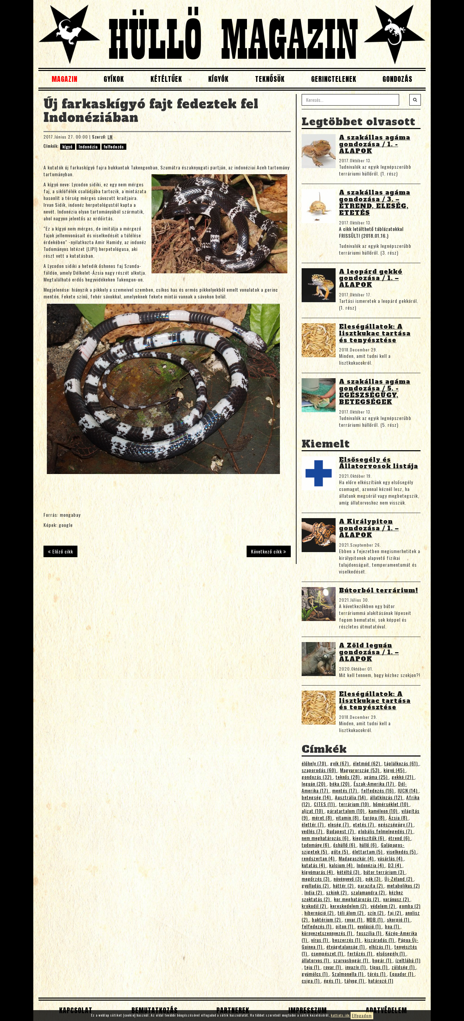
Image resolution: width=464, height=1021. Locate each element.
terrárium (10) (354, 803)
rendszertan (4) (319, 858)
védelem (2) (383, 905)
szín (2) (376, 912)
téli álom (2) (351, 912)
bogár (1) (382, 960)
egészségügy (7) (396, 824)
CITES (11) (325, 803)
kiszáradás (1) (379, 939)
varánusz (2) (396, 899)
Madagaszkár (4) (357, 858)
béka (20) (340, 783)
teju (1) (312, 966)
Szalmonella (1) (348, 973)
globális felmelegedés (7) (385, 831)
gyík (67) (340, 763)
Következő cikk (267, 551)
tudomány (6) (316, 844)
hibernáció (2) (319, 912)
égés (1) (333, 980)
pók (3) (373, 878)
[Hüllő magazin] (232, 34)
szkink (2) (337, 892)
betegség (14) (317, 797)
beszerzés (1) (347, 939)
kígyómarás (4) (318, 871)
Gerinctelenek (333, 79)
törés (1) (377, 973)
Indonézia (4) (371, 865)
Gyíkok (114, 79)
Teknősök (270, 79)
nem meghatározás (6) (326, 837)
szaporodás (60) (319, 769)
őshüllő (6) (345, 844)
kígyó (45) (394, 769)
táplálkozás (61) (401, 763)
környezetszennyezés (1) (328, 932)
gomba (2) (410, 905)
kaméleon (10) (384, 810)
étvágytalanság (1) (346, 946)
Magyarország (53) (360, 769)
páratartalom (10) (346, 810)
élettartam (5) (368, 851)
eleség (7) (339, 824)
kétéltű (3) (349, 871)
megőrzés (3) (316, 878)
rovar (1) (354, 919)
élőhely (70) (314, 763)
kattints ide (341, 1015)
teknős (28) (348, 776)
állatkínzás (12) (387, 797)
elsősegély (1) (391, 953)
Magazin (64, 79)
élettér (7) (313, 824)
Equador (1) (402, 973)
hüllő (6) (368, 844)
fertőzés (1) (360, 953)
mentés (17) (345, 790)
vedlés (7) (313, 831)
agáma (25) (376, 776)
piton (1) (345, 926)
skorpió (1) (399, 919)
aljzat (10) (313, 810)
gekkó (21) (403, 776)
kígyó (68, 146)
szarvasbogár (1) (351, 960)
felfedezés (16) (378, 790)
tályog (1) (354, 980)
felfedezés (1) (317, 926)
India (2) (313, 892)
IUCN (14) (408, 790)
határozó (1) (380, 980)
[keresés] (415, 100)
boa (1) (392, 926)
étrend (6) (399, 837)
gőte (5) (340, 851)
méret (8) (322, 817)
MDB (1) (375, 919)
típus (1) (379, 966)
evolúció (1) (369, 926)
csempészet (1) (327, 953)
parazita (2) (371, 885)
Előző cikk (62, 551)
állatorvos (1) (316, 960)
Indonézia (88, 146)
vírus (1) (320, 939)
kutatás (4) (314, 865)
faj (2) (395, 912)
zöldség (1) (404, 966)
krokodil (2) (314, 905)
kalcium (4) (341, 865)
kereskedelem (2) (349, 905)
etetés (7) (364, 824)
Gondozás (397, 79)
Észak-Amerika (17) (374, 783)
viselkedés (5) (402, 851)
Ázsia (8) (399, 817)
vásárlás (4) (391, 858)
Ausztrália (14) (351, 797)
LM (110, 137)
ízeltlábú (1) (408, 960)
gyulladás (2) (316, 885)
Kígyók (218, 79)
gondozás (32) (317, 776)
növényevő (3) (348, 878)
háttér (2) (344, 885)
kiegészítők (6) (369, 837)
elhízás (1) (380, 946)
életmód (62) (367, 763)
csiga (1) (311, 980)
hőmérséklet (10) (391, 803)
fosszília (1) (369, 932)
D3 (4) (395, 865)
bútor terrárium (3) (384, 871)
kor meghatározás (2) (357, 899)
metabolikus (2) (403, 885)
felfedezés (114, 146)
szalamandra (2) (368, 892)
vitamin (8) (348, 817)
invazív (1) (356, 966)
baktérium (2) (327, 919)
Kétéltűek (166, 79)
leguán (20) (314, 783)
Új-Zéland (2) (399, 878)
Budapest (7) (340, 831)
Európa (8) (374, 817)
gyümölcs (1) (315, 973)
